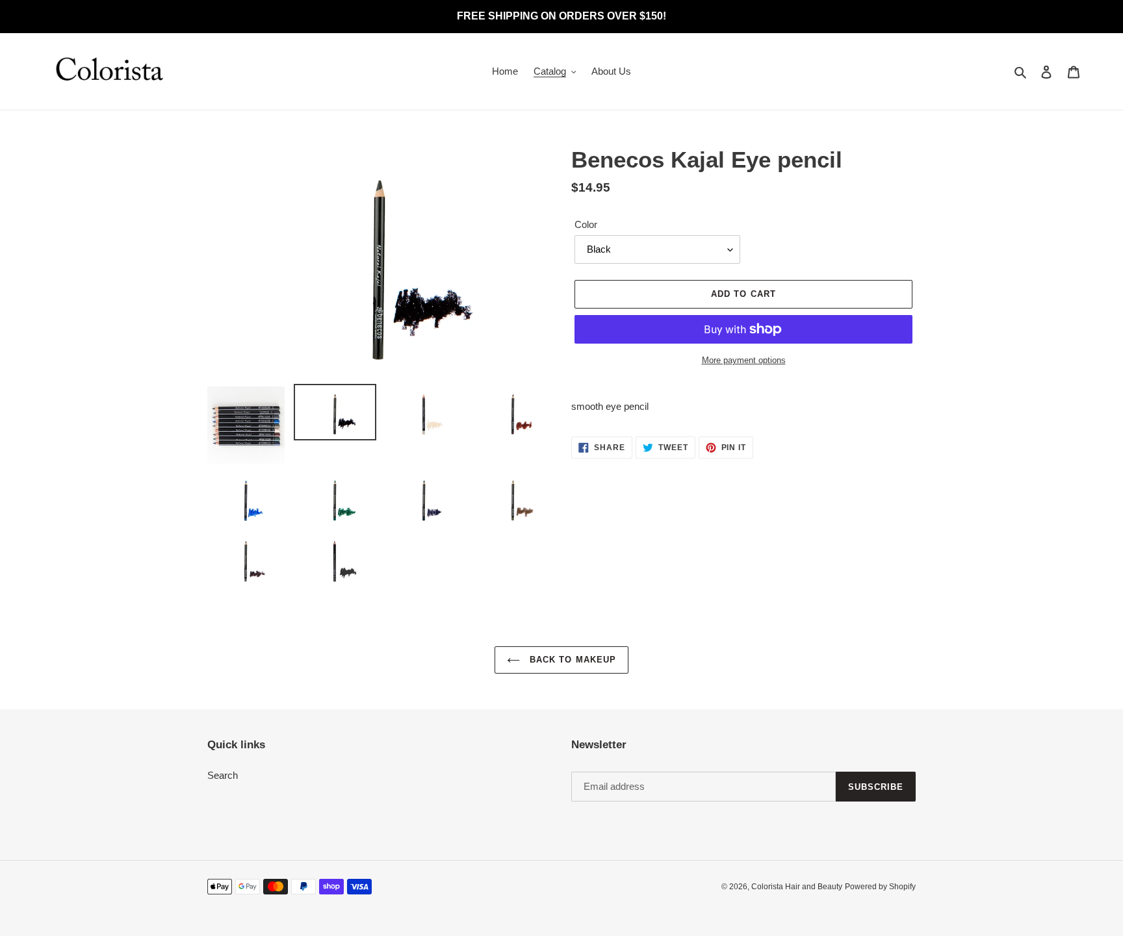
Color (585, 224)
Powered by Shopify (880, 886)
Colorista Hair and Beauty (796, 886)
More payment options (744, 360)
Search (222, 775)
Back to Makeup (571, 659)
